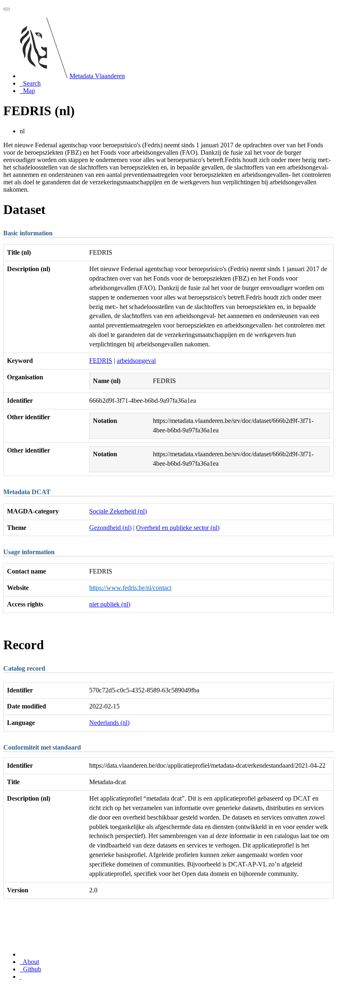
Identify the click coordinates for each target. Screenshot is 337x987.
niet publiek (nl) (109, 604)
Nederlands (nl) (109, 722)
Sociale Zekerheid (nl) (118, 511)
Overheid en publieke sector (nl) (177, 527)
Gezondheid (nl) (110, 527)
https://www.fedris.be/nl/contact (130, 587)
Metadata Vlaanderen (97, 75)
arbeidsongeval (136, 360)
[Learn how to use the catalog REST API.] (20, 976)
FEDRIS (100, 360)
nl (22, 131)
